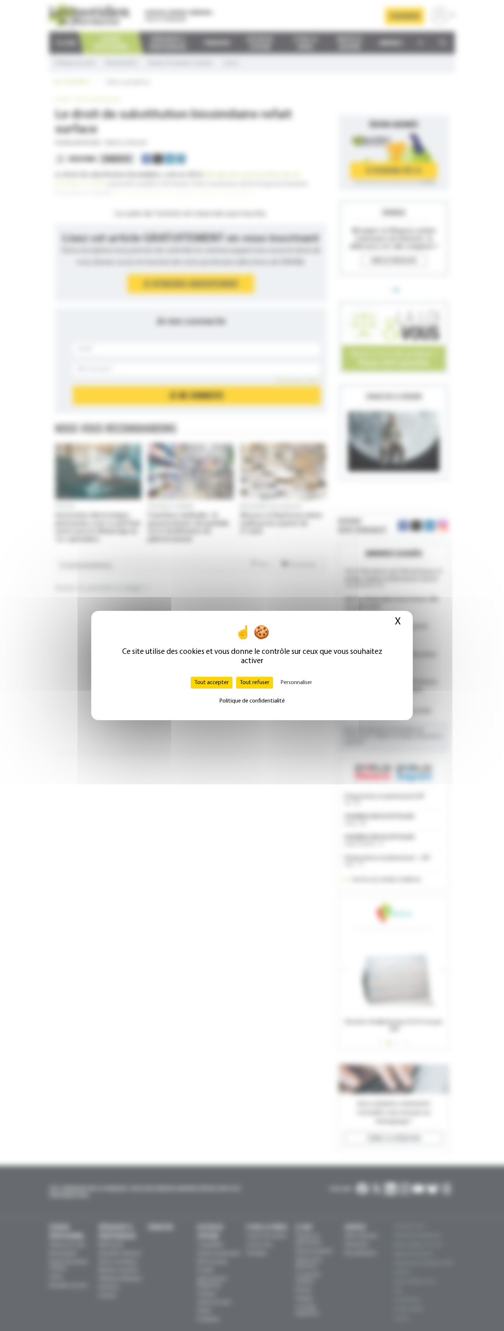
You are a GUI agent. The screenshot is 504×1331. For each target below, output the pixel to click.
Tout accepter (211, 683)
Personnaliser (296, 683)
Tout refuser (254, 683)
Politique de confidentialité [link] (252, 701)
